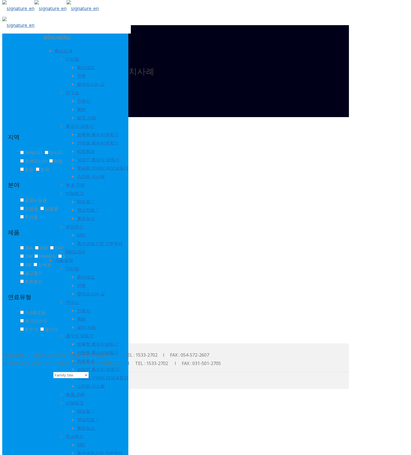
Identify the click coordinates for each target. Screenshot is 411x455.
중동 (29, 169)
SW (28, 265)
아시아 (56, 153)
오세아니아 (36, 161)
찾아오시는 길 (91, 84)
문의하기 (75, 227)
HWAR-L (47, 256)
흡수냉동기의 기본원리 (100, 243)
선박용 (44, 265)
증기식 (51, 329)
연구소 (72, 92)
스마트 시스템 (91, 176)
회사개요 (86, 67)
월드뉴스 (86, 218)
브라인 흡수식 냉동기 (98, 160)
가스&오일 (35, 312)
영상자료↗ (88, 210)
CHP (59, 248)
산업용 (31, 208)
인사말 (72, 59)
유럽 (58, 161)
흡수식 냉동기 (80, 126)
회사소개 (63, 51)
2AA (29, 248)
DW (28, 256)
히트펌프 (86, 151)
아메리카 (33, 153)
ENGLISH (75, 252)
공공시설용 (36, 200)
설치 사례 (86, 118)
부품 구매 (75, 185)
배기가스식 (36, 321)
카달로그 (75, 193)
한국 (44, 169)
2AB (43, 248)
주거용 (31, 217)
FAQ (81, 235)
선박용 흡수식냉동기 (97, 143)
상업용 (51, 208)
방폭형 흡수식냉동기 (97, 134)
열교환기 (33, 273)
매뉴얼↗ (86, 201)
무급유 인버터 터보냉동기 (102, 168)
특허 (81, 109)
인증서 (83, 101)
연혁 (81, 76)
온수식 (31, 329)
